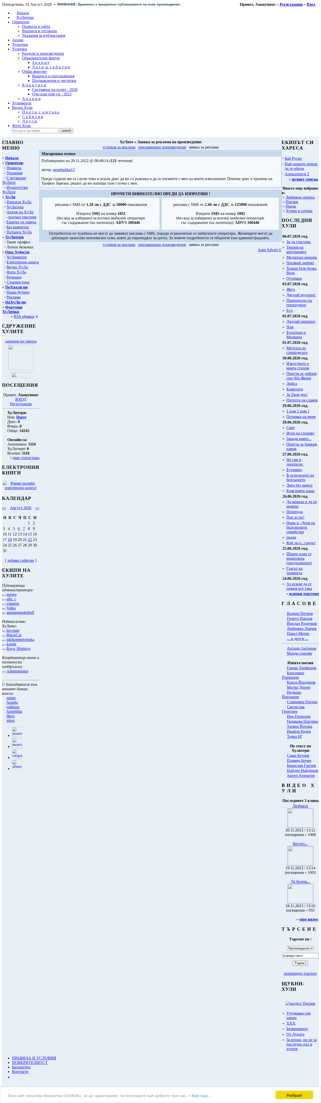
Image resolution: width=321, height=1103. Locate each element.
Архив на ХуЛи (20, 212)
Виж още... (202, 1095)
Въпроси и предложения (53, 76)
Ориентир (14, 163)
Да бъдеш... (300, 881)
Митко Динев (298, 687)
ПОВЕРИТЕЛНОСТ (30, 1062)
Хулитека (20, 44)
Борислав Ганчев (301, 765)
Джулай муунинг (301, 295)
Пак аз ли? (295, 517)
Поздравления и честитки (54, 80)
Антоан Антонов (301, 648)
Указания (14, 173)
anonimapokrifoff (20, 612)
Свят (290, 428)
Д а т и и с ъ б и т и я (51, 67)
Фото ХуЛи (16, 272)
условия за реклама (119, 147)
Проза (291, 206)
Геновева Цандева (302, 721)
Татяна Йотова (299, 726)
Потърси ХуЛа (19, 232)
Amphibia (14, 711)
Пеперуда (294, 512)
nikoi (11, 720)
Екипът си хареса (21, 222)
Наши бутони (18, 292)
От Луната (295, 1034)
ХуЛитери (25, 17)
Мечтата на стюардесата (296, 350)
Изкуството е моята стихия (297, 365)
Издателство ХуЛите (15, 189)
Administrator (17, 671)
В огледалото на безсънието (300, 477)
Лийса (291, 383)
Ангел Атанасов (301, 775)
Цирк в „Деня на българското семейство (300, 527)
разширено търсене (300, 973)
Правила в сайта (36, 26)
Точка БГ (294, 736)
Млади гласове (299, 653)
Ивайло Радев (299, 731)
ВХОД (20, 399)
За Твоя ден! (296, 394)
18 (10, 539)
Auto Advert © (270, 250)
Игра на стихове (300, 433)
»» (37, 508)
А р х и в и (31, 98)
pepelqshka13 (64, 170)
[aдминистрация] (14, 1077)
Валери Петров (300, 613)
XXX (290, 1023)
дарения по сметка (21, 341)
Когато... (300, 844)
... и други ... (297, 638)
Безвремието (297, 1029)
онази (291, 537)
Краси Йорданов (301, 682)
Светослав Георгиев (293, 709)
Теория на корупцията (296, 249)
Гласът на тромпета (294, 570)
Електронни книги (23, 262)
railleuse (13, 707)
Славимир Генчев (302, 702)
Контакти (20, 1071)
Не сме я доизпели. (294, 462)
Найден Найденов (302, 770)
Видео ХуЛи (17, 267)
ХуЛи (10, 197)
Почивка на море (301, 417)
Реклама (14, 297)
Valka (11, 608)
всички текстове (23, 217)
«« (4, 508)
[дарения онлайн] (21, 376)
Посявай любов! (300, 263)
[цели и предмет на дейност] (20, 368)
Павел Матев (298, 633)
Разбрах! (294, 1095)
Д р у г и (29, 121)
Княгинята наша (300, 491)
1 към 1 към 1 (297, 411)
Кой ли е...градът (300, 543)
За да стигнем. (298, 242)
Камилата (294, 389)
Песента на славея (301, 400)
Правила (14, 168)
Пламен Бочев (299, 760)
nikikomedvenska (20, 639)
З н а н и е (40, 62)
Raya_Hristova (18, 648)
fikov (11, 716)
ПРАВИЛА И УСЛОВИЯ (34, 1058)
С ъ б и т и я (32, 116)
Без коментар (18, 227)
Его (289, 310)
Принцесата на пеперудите (299, 302)
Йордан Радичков (302, 623)
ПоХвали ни (16, 287)
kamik (11, 644)
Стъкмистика (18, 282)
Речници (14, 277)
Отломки (294, 278)
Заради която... (298, 439)
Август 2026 (20, 508)
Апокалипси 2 (297, 174)
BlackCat (14, 635)
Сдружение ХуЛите (14, 180)
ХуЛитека (15, 207)
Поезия (292, 202)
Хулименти (21, 103)
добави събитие (20, 560)
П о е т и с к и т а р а (40, 112)
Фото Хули (21, 125)
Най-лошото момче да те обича (301, 166)
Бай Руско (293, 158)
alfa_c (11, 599)
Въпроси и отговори (39, 31)
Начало (23, 13)
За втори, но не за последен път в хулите (301, 1044)
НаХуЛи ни (15, 302)
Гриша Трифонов (301, 668)
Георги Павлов (299, 618)
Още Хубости (17, 252)
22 (30, 539)
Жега (290, 289)
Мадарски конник (301, 257)
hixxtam (13, 630)
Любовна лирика (300, 197)
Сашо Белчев (298, 755)
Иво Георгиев (298, 716)
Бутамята (294, 470)
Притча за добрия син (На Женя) (301, 375)
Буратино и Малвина (296, 334)
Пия (289, 327)
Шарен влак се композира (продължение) (299, 558)
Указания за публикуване (43, 35)
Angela (12, 702)
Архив (17, 40)
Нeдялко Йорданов (291, 694)
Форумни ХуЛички (12, 309)
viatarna (13, 603)
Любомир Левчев (301, 628)
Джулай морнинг (301, 321)
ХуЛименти (17, 257)
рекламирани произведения (162, 147)
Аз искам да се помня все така (299, 586)
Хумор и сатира (299, 211)
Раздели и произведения (43, 53)
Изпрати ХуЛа (19, 202)
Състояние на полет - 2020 (54, 89)
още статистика (26, 458)
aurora (12, 594)
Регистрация (21, 404)
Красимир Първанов (293, 675)
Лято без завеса (299, 485)
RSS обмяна (24, 316)
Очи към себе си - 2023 (51, 94)
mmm (11, 698)
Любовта (300, 806)
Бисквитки (21, 1067)
